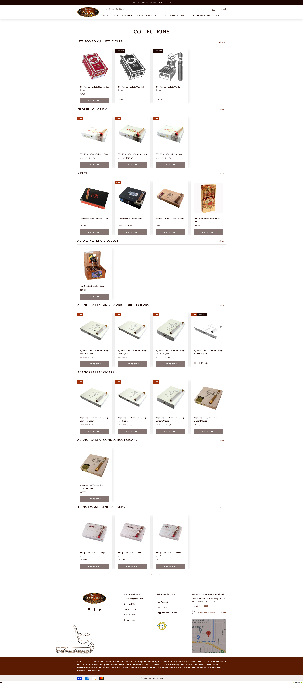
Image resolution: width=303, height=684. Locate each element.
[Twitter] (100, 609)
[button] (221, 9)
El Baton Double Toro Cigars (130, 218)
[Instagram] (89, 609)
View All (222, 42)
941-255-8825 (202, 606)
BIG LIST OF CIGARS (111, 16)
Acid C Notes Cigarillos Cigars (92, 286)
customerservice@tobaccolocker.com (212, 612)
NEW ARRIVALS (220, 16)
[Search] (106, 9)
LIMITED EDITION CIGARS (200, 16)
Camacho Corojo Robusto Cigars (94, 218)
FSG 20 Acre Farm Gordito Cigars (132, 154)
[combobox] (132, 9)
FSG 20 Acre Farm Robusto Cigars (94, 154)
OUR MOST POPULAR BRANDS (148, 16)
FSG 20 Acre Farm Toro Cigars (169, 154)
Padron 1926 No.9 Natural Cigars (170, 218)
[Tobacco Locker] (88, 12)
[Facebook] (94, 609)
